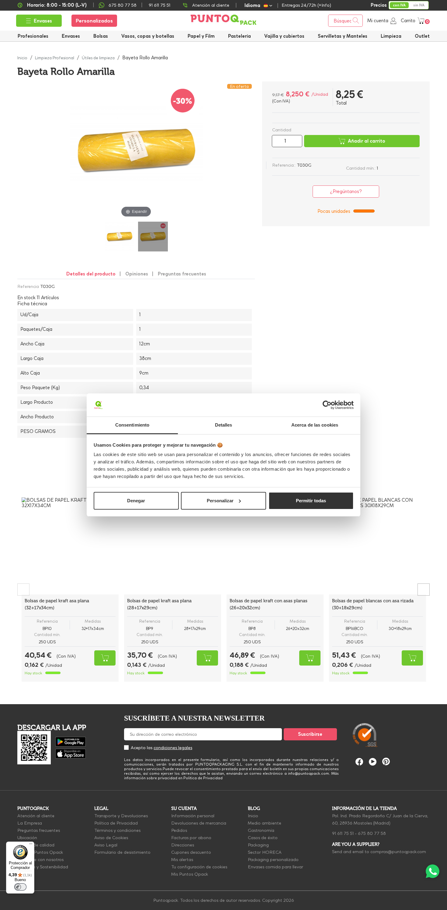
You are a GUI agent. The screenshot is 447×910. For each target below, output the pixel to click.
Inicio (253, 815)
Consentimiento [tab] (132, 424)
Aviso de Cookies (111, 837)
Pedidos (179, 830)
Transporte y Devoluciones (121, 815)
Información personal (192, 815)
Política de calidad (35, 845)
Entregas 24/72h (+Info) (306, 5)
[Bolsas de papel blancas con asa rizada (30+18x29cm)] (377, 545)
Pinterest (386, 761)
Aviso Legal (105, 845)
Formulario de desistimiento (122, 852)
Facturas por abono (191, 837)
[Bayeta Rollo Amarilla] (119, 236)
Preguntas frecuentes (38, 830)
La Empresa (29, 823)
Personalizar (220, 500)
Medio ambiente (264, 823)
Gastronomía (261, 830)
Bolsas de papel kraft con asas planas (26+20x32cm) (268, 604)
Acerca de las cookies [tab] (314, 424)
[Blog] (417, 706)
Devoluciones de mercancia (198, 823)
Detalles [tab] (223, 424)
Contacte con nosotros (40, 859)
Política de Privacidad (116, 823)
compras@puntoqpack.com (398, 851)
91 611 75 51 (343, 833)
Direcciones (182, 845)
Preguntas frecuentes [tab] (182, 274)
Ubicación (27, 837)
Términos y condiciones (117, 830)
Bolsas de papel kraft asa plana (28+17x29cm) (159, 604)
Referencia (28, 286)
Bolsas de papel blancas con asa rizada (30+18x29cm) (373, 604)
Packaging (258, 845)
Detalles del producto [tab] (91, 274)
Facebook (359, 762)
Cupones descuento (191, 852)
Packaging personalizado (273, 859)
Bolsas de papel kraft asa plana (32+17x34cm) (57, 604)
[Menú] (30, 845)
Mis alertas (182, 859)
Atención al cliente (210, 5)
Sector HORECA (265, 852)
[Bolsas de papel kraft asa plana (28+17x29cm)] (172, 545)
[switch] (20, 887)
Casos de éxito (263, 837)
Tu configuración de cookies (199, 867)
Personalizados (94, 21)
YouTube (372, 762)
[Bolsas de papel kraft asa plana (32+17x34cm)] (70, 545)
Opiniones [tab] (136, 274)
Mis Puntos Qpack (189, 874)
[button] (284, 36)
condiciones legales (173, 747)
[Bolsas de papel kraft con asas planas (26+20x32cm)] (275, 545)
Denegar (136, 500)
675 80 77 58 (123, 5)
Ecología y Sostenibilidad (42, 867)
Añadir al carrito (366, 141)
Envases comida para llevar (275, 867)
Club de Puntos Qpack (40, 852)
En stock (26, 297)
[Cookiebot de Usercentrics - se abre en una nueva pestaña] (327, 405)
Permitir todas (311, 500)
